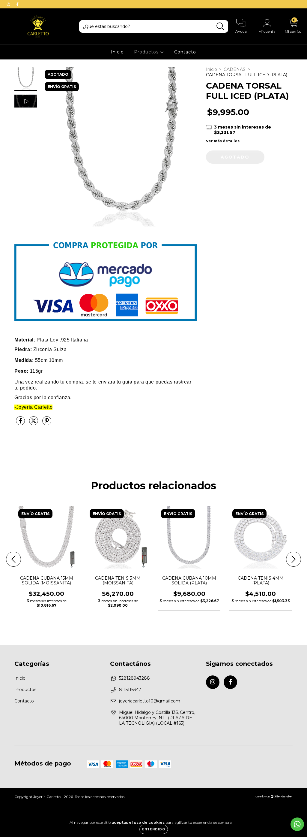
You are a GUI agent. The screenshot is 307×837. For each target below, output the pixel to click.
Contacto (185, 52)
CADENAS (235, 69)
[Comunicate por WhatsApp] (297, 824)
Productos (147, 52)
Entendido (153, 829)
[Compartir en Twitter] (34, 423)
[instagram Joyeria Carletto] (8, 4)
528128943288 (134, 678)
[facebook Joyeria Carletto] (17, 4)
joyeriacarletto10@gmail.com (149, 701)
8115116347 (130, 689)
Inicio (117, 52)
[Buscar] (220, 27)
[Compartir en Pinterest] (46, 423)
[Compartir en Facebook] (21, 423)
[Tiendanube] (274, 797)
